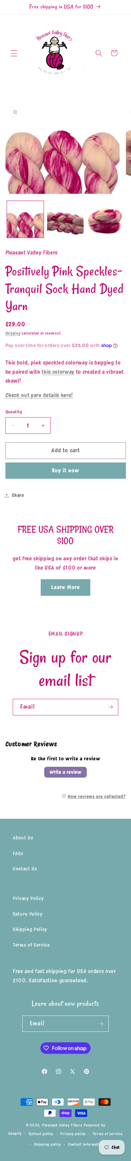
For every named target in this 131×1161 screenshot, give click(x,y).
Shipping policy (47, 1144)
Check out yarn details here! (39, 395)
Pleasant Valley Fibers (62, 1125)
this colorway (58, 372)
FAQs (18, 853)
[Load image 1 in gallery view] (25, 219)
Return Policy (28, 914)
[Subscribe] (110, 707)
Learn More (65, 587)
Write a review (65, 772)
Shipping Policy (30, 929)
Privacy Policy (28, 898)
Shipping (13, 333)
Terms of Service (31, 945)
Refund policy (41, 1133)
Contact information (86, 1144)
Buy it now (65, 470)
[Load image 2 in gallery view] (65, 219)
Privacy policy (73, 1133)
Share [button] (18, 495)
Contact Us (25, 869)
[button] (14, 53)
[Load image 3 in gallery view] (105, 219)
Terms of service (107, 1133)
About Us (23, 838)
